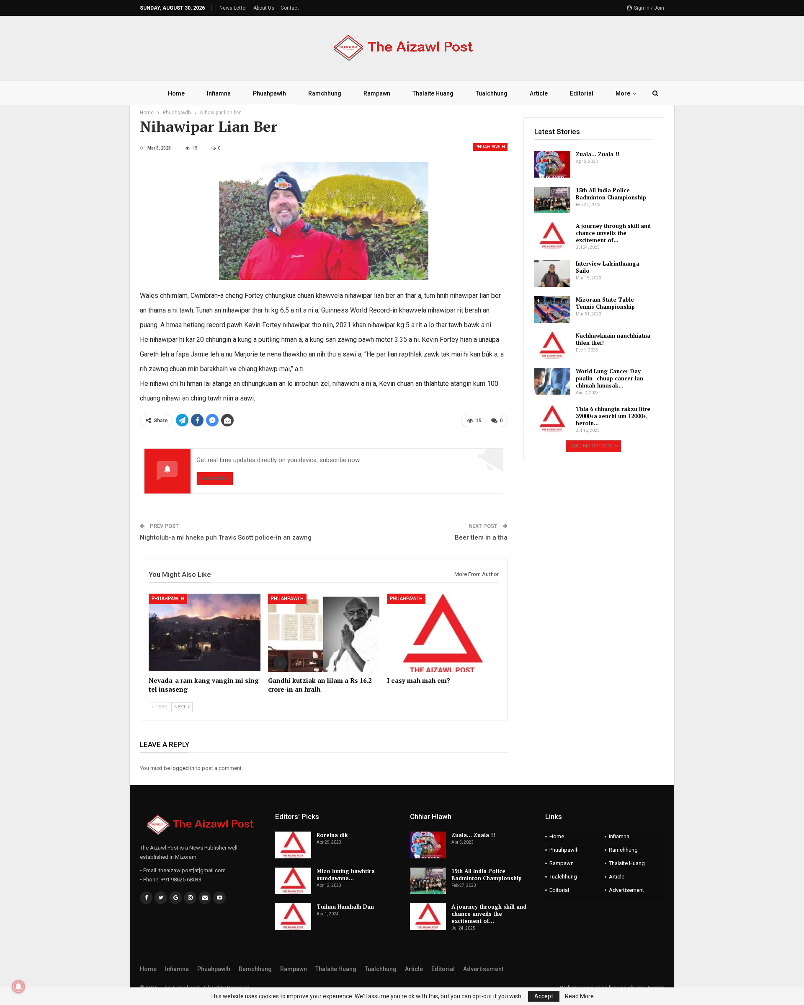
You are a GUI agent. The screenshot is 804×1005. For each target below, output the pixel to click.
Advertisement (626, 890)
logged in (182, 768)
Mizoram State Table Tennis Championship (605, 303)
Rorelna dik (332, 835)
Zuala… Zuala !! (597, 154)
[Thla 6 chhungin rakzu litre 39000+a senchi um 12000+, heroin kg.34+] (552, 419)
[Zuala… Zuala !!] (552, 164)
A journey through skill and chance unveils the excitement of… (613, 233)
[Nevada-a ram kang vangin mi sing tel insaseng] (204, 633)
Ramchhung (324, 93)
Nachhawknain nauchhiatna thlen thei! (613, 339)
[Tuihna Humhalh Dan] (293, 916)
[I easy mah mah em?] (443, 633)
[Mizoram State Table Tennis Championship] (552, 309)
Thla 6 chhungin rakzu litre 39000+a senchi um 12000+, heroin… (613, 416)
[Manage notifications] (18, 986)
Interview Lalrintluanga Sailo (607, 267)
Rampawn (376, 93)
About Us (263, 8)
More (623, 93)
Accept (543, 996)
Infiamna (219, 93)
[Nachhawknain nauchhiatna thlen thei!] (552, 345)
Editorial (581, 93)
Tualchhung (492, 93)
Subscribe (214, 478)
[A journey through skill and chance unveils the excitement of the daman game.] (552, 235)
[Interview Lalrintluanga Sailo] (552, 273)
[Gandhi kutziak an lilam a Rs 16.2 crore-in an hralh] (324, 633)
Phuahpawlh (269, 93)
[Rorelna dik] (293, 845)
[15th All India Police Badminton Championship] (552, 200)
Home (176, 93)
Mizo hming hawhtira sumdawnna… (346, 874)
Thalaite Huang (433, 93)
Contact (290, 8)
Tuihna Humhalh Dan (345, 906)
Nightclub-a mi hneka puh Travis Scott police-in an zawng (226, 537)
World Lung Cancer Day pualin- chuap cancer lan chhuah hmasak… (609, 378)
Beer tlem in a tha (481, 537)
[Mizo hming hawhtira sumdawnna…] (293, 881)
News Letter (233, 8)
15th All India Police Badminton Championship (611, 193)
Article (539, 93)
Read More (579, 996)
